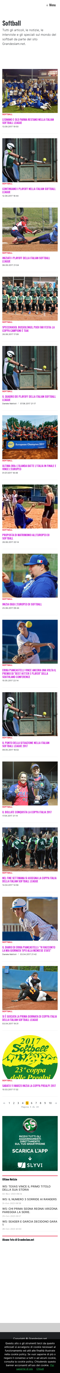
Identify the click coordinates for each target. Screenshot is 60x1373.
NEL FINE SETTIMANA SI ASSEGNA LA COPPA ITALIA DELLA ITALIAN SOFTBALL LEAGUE (29, 879)
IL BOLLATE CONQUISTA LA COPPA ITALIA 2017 (27, 812)
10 (50, 1103)
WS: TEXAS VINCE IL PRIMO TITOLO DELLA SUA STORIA (26, 1188)
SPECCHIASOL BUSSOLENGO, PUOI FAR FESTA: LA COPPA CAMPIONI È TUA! (28, 329)
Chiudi (40, 1368)
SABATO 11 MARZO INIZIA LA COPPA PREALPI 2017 (29, 1086)
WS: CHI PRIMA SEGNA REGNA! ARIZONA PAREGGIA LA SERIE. (30, 1210)
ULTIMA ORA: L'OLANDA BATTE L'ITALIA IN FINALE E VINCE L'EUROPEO (29, 467)
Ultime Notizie (9, 1179)
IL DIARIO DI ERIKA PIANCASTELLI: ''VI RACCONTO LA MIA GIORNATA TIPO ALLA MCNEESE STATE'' (28, 949)
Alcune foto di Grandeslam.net (18, 1239)
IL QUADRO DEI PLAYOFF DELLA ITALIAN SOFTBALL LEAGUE (29, 398)
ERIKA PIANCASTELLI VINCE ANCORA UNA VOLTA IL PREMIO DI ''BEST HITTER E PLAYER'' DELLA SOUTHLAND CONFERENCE (29, 673)
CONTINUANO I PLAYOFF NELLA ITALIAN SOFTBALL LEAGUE (29, 190)
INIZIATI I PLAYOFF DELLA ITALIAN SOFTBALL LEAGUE (26, 259)
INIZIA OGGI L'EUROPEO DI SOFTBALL (22, 604)
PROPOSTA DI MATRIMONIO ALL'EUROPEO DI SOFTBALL (26, 536)
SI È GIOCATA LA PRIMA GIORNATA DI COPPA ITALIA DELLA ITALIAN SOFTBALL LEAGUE (29, 1018)
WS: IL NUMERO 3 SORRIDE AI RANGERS (29, 1199)
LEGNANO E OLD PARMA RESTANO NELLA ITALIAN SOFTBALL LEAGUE (28, 121)
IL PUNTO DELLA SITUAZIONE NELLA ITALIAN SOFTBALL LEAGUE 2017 (25, 744)
